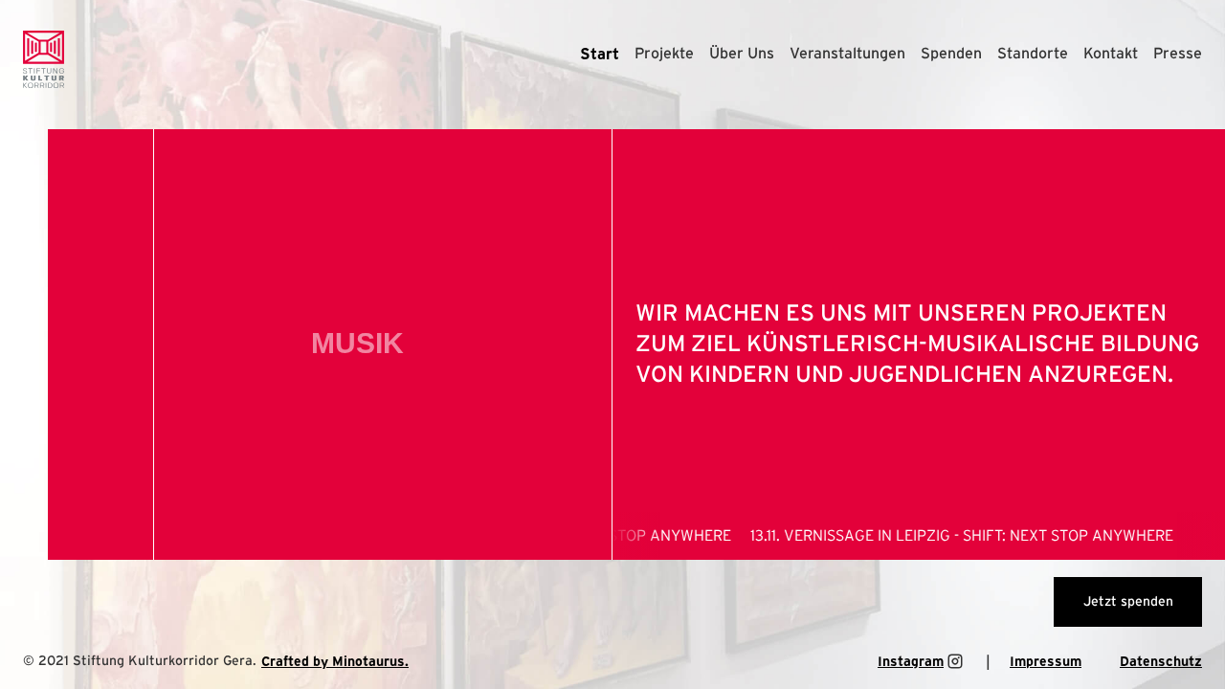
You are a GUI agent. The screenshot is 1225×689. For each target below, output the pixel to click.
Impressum (1045, 661)
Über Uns (741, 53)
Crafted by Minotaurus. (335, 661)
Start (599, 53)
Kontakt (1110, 53)
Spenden (951, 53)
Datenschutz (1161, 661)
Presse (1177, 53)
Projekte (664, 53)
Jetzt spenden (1128, 602)
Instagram (911, 661)
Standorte (1032, 53)
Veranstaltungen (847, 53)
